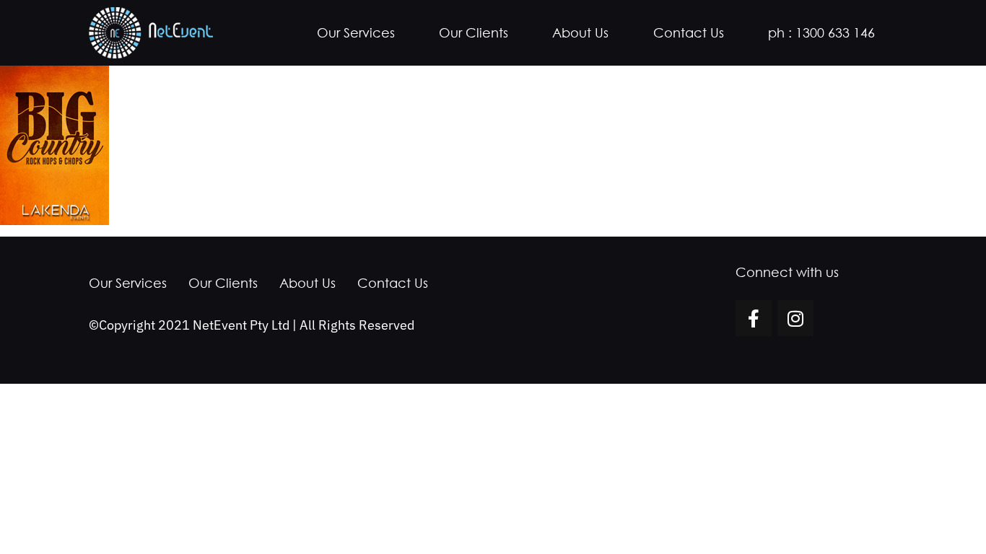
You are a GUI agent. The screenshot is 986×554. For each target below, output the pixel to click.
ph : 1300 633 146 (821, 32)
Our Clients (473, 32)
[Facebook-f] (754, 318)
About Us (580, 32)
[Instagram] (795, 318)
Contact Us (688, 32)
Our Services (356, 32)
